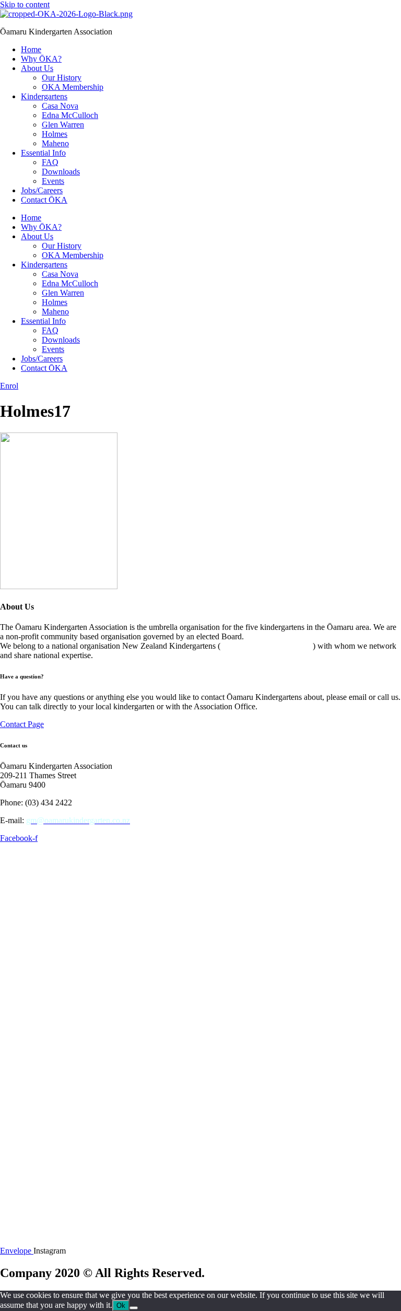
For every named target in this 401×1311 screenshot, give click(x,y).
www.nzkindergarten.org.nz (266, 645)
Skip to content (25, 4)
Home (31, 49)
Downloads (61, 171)
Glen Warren (63, 124)
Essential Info (43, 152)
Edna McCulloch (70, 115)
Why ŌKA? (41, 58)
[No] (133, 1307)
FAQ (50, 162)
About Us (37, 68)
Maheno (55, 143)
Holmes (54, 134)
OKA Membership (72, 87)
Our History (61, 77)
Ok (120, 1305)
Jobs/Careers (42, 190)
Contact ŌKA (44, 199)
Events (53, 181)
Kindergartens (44, 96)
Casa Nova (60, 105)
